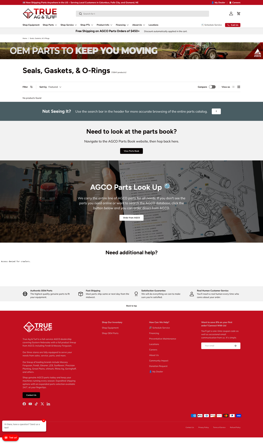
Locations (153, 24)
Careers (153, 349)
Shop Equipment (31, 24)
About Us (137, 24)
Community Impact (158, 360)
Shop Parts (48, 24)
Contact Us (31, 395)
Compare (202, 86)
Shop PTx (85, 24)
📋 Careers (234, 2)
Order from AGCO (131, 217)
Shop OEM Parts (110, 333)
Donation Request (158, 366)
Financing (121, 24)
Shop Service (67, 24)
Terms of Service (219, 427)
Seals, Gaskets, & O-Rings (39, 38)
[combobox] (142, 14)
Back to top (131, 306)
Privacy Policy (203, 427)
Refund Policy (235, 427)
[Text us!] (10, 438)
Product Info (103, 24)
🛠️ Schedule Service (211, 24)
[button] (239, 14)
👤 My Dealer (218, 2)
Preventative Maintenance (162, 338)
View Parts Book (131, 151)
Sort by (43, 86)
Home (25, 38)
